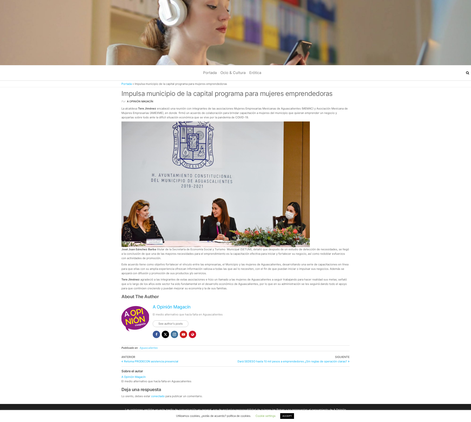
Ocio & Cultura (233, 72)
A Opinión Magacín (140, 101)
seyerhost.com (338, 414)
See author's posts (170, 323)
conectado (158, 396)
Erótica (255, 72)
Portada (210, 72)
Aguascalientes (149, 347)
